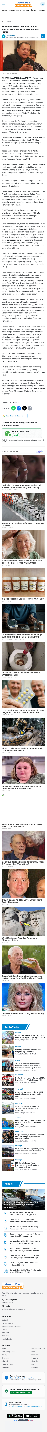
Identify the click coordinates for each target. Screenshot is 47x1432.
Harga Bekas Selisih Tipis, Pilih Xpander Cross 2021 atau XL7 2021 (26, 1271)
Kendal (18, 1032)
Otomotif (19, 1075)
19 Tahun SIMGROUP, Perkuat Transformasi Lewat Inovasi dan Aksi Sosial (28, 1108)
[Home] (2, 21)
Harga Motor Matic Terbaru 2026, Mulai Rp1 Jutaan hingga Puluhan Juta (29, 1094)
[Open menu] (3, 4)
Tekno (33, 1364)
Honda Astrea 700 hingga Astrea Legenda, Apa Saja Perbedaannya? (24, 1249)
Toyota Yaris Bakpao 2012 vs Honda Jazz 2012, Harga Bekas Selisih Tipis (24, 1256)
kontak (4, 1329)
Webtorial (10, 21)
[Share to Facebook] (19, 408)
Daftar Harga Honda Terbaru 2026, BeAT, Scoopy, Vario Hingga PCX (30, 1079)
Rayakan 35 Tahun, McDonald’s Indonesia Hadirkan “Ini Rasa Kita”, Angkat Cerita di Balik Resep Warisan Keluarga (25, 1222)
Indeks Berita (7, 1339)
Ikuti (16, 435)
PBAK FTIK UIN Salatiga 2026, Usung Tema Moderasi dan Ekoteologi (29, 1150)
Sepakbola (35, 1355)
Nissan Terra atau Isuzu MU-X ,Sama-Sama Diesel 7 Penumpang (25, 1235)
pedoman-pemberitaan (11, 1326)
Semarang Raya (8, 1352)
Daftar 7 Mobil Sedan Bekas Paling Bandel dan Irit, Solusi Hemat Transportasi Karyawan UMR (24, 1229)
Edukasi (5, 1361)
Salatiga (18, 1146)
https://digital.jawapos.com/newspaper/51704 (25, 1406)
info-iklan (5, 1333)
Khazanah (35, 1358)
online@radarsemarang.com (13, 1309)
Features (5, 1367)
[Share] (43, 36)
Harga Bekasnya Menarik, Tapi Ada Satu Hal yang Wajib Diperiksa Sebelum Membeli (29, 1137)
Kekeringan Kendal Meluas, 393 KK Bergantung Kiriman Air (29, 1050)
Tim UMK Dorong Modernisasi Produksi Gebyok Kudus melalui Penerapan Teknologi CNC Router (29, 1066)
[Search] (42, 4)
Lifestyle (34, 1361)
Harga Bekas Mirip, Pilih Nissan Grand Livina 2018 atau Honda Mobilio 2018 (25, 1242)
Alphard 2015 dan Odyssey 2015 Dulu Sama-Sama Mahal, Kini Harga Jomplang (21, 1205)
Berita (4, 1348)
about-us (5, 1336)
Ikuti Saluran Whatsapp (21, 1392)
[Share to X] (24, 408)
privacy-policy (7, 1323)
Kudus (17, 1061)
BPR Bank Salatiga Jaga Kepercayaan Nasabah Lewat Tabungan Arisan (27, 1165)
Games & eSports (38, 1348)
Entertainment (7, 1364)
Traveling (34, 1367)
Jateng (18, 1117)
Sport (33, 1352)
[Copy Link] (30, 408)
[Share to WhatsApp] (13, 408)
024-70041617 (7, 1302)
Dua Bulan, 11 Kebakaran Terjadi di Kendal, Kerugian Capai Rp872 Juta (30, 1036)
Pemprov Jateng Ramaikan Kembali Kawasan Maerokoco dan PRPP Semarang (30, 1122)
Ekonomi (18, 1103)
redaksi (5, 1320)
